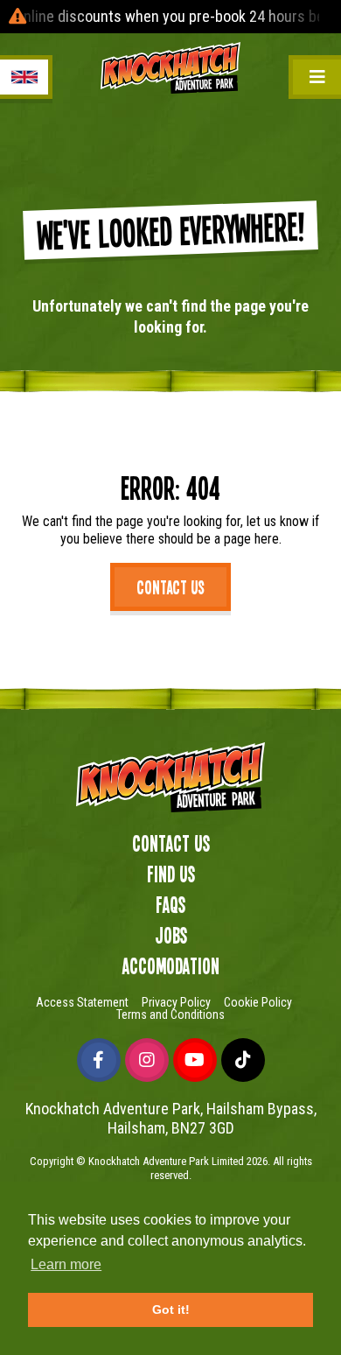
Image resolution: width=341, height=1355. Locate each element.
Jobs (171, 935)
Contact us (170, 586)
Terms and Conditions (170, 1014)
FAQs (170, 904)
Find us (171, 873)
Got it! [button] (171, 1309)
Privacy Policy (176, 1002)
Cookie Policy (258, 1002)
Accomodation (170, 965)
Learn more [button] (66, 1264)
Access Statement (82, 1002)
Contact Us (171, 843)
